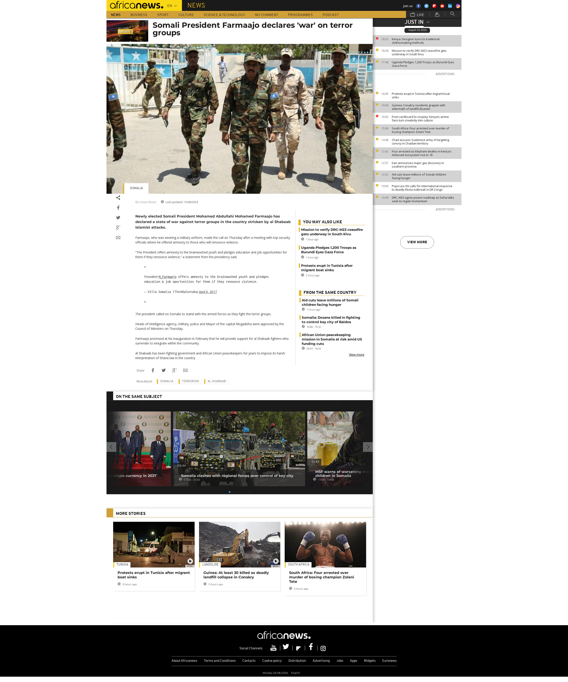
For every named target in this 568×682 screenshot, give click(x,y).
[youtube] (274, 648)
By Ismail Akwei (145, 202)
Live (420, 15)
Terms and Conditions (220, 661)
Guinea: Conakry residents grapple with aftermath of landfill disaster (418, 107)
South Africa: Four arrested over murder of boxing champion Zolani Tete (420, 130)
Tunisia (122, 564)
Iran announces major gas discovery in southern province (418, 164)
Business (138, 15)
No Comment (266, 15)
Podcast (331, 15)
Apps (353, 661)
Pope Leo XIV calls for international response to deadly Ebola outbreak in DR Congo (422, 187)
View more (417, 242)
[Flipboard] (299, 648)
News (116, 15)
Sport (163, 15)
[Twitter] (286, 648)
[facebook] (311, 648)
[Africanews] (134, 4)
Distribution (297, 661)
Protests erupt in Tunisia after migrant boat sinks (421, 95)
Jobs (339, 661)
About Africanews (184, 661)
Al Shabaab (216, 381)
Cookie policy (272, 661)
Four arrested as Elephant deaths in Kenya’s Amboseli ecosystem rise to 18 (422, 153)
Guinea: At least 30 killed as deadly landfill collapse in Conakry (236, 575)
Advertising (321, 661)
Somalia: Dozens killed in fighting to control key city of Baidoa (331, 319)
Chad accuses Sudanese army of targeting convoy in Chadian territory (420, 141)
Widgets (370, 661)
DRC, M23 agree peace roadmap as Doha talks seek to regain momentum (423, 199)
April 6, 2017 (208, 292)
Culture (186, 15)
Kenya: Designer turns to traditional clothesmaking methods (416, 40)
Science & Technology (224, 15)
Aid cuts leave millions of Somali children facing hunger (419, 176)
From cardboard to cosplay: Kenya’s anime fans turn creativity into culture (420, 118)
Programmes (300, 15)
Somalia (136, 188)
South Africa (298, 564)
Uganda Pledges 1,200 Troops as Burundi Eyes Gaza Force (423, 63)
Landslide (210, 564)
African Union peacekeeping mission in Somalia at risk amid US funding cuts (332, 339)
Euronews (389, 661)
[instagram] (323, 648)
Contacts (249, 661)
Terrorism (190, 381)
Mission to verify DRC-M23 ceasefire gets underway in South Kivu (419, 52)
